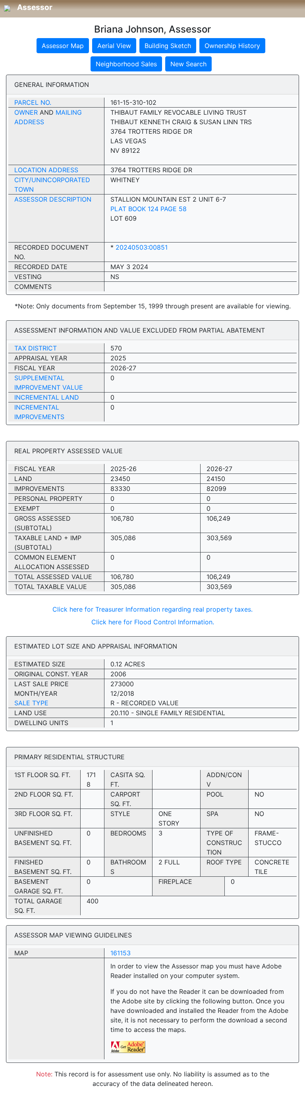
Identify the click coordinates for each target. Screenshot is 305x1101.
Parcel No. (32, 102)
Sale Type (31, 703)
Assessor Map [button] (63, 46)
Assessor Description (52, 199)
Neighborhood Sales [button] (126, 64)
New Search (188, 64)
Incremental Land (46, 397)
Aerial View (114, 46)
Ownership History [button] (232, 46)
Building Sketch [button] (168, 46)
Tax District (35, 348)
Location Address (46, 170)
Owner (26, 112)
